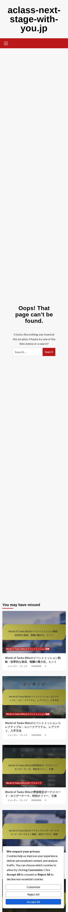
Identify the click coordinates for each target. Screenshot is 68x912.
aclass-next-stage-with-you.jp (34, 19)
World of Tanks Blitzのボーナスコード (23, 783)
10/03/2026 (36, 735)
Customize (33, 887)
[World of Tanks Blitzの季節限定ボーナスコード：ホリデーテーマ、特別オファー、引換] (34, 766)
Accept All (33, 901)
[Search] (61, 43)
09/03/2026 (36, 800)
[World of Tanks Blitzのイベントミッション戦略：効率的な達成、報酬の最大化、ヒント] (34, 632)
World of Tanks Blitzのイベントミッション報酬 (27, 649)
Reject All (33, 894)
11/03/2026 (36, 666)
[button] (6, 42)
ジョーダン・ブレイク (18, 666)
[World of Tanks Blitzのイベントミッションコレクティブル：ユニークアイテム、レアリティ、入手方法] (34, 697)
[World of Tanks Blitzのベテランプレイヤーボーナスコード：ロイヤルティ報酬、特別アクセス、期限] (34, 831)
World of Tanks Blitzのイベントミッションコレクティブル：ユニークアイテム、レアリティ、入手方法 (33, 726)
